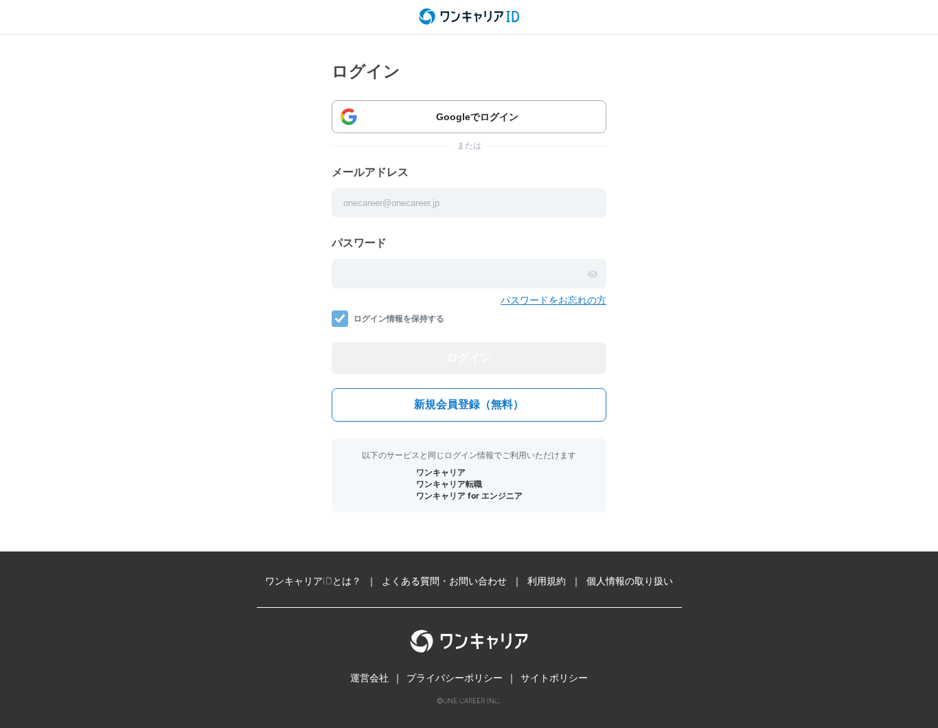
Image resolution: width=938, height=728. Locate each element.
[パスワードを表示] (592, 274)
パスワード (359, 242)
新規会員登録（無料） (469, 404)
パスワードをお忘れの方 (553, 300)
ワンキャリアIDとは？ (313, 581)
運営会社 (369, 677)
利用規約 (546, 581)
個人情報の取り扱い (629, 581)
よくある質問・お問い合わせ (444, 581)
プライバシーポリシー (455, 677)
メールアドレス (370, 172)
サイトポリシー (554, 677)
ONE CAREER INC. (472, 700)
